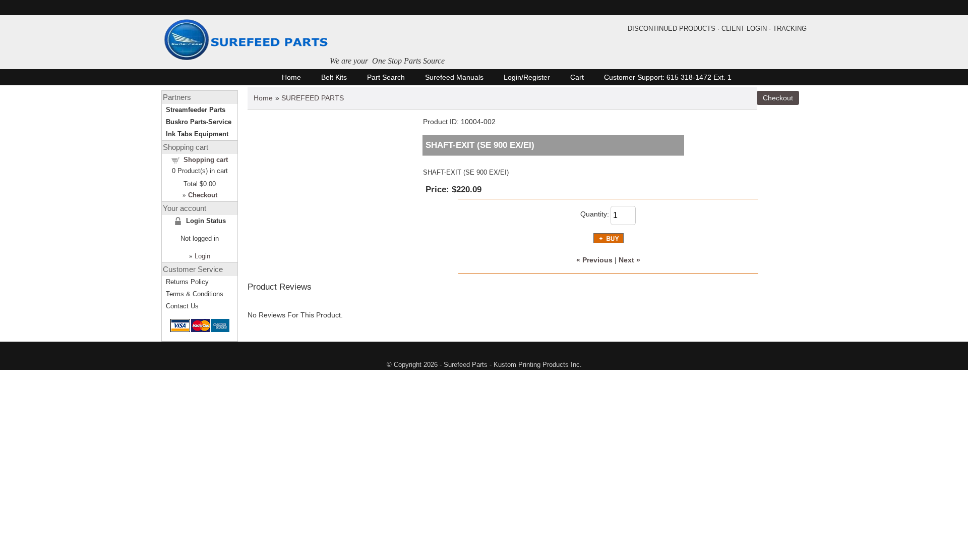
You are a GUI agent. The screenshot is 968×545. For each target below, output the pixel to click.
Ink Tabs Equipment (197, 134)
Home (291, 77)
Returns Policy (187, 282)
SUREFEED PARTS (312, 98)
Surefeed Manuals (454, 77)
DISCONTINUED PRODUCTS (671, 28)
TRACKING (790, 28)
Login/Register (527, 77)
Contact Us (182, 306)
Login (202, 256)
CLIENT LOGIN (744, 28)
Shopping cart (206, 160)
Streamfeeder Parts (195, 110)
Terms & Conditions (194, 294)
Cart (577, 77)
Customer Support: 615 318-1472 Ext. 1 (668, 77)
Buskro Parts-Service (198, 122)
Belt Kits (334, 77)
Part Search (386, 77)
